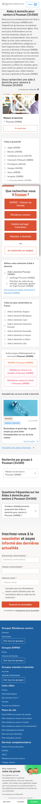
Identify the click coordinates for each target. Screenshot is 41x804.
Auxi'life (5, 671)
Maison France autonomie (12, 747)
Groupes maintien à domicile (18, 667)
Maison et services (13, 118)
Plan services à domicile (12, 734)
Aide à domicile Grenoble (19, 331)
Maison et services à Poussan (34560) (14, 473)
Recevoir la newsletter (20, 604)
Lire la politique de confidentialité (12, 794)
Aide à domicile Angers (18, 311)
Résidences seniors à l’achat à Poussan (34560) (20, 382)
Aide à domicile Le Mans (18, 339)
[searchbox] (20, 559)
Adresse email (8, 578)
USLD (4, 754)
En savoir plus (20, 128)
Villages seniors (8, 762)
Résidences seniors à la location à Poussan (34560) (20, 371)
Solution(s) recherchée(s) (13, 555)
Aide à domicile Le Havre (19, 335)
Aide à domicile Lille (17, 343)
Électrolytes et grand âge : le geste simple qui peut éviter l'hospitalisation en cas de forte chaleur (19, 433)
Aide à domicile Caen (17, 319)
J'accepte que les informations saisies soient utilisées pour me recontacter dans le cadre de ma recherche (20, 593)
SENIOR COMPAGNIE (11, 675)
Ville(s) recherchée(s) (12, 566)
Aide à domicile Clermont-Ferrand (19, 325)
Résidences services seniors (13, 758)
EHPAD (5, 750)
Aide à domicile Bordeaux (19, 315)
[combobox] (20, 560)
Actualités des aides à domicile (16, 447)
